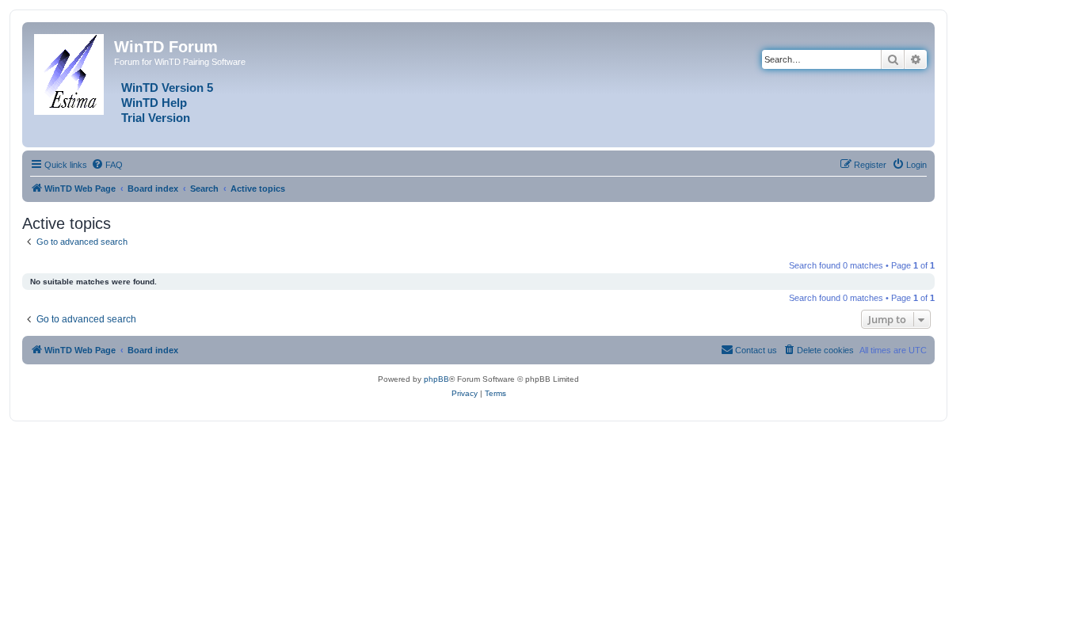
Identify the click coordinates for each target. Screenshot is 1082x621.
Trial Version (155, 118)
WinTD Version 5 (167, 88)
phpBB (436, 379)
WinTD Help (154, 103)
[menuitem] (107, 164)
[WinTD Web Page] (70, 71)
